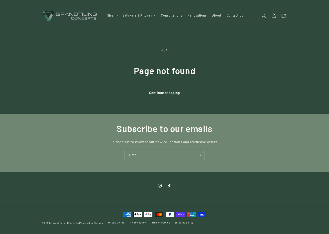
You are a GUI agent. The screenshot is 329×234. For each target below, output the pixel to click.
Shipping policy (184, 222)
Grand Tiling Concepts (65, 222)
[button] (112, 15)
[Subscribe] (200, 155)
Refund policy (115, 222)
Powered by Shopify (91, 222)
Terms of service (160, 222)
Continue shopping (164, 93)
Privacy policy (137, 222)
